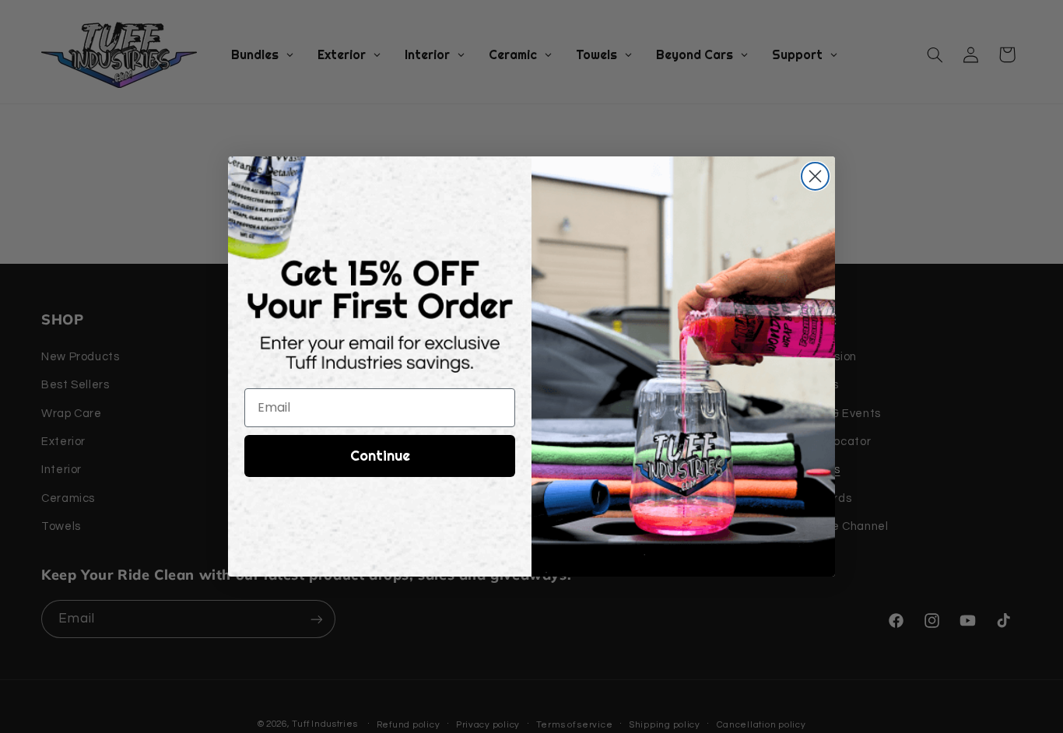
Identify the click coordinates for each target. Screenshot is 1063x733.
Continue (380, 456)
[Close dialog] (815, 176)
